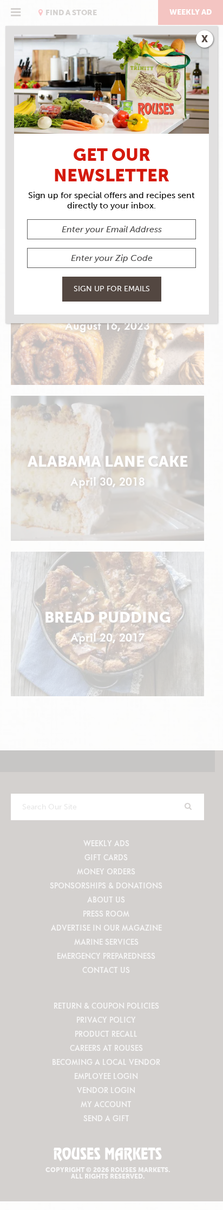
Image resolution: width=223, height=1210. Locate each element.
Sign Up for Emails (112, 288)
